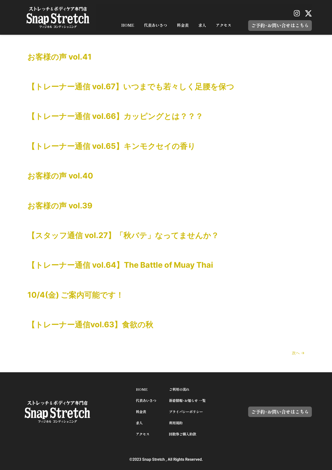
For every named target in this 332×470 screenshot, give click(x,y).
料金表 (183, 25)
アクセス (223, 25)
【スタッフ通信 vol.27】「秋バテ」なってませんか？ (123, 235)
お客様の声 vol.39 (59, 205)
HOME (127, 25)
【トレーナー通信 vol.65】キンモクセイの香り (111, 146)
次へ (298, 352)
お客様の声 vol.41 (59, 57)
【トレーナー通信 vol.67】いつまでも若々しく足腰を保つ (130, 86)
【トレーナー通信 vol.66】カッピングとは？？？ (115, 116)
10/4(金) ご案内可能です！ (75, 295)
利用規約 (176, 423)
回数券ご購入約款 (182, 434)
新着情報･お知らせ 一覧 (187, 400)
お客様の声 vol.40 (60, 175)
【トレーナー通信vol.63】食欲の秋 (90, 324)
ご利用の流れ (179, 389)
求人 (202, 25)
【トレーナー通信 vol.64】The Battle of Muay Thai (120, 265)
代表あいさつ (155, 25)
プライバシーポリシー (186, 412)
